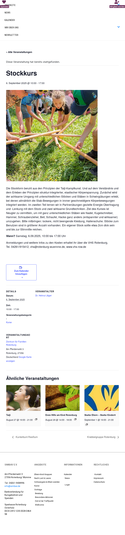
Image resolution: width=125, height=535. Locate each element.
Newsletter (11, 35)
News (7, 12)
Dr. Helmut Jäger (43, 295)
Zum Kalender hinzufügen (21, 272)
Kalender (10, 20)
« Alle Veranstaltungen (19, 52)
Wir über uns (12, 27)
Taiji (8, 414)
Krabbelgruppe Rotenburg (101, 437)
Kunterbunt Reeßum (26, 437)
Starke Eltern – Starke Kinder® (100, 414)
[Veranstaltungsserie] (36, 419)
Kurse (9, 322)
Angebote (10, 5)
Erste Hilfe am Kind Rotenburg (61, 414)
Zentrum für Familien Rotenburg (16, 343)
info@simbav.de (12, 486)
